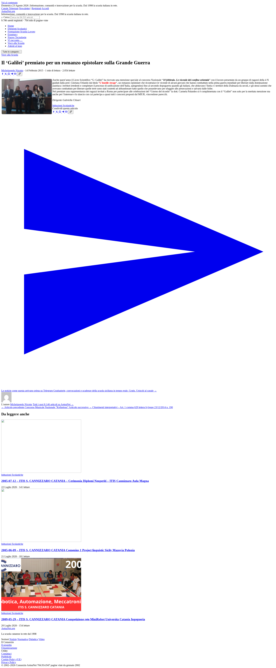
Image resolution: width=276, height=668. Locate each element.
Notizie (13, 639)
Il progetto (6, 645)
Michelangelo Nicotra (12, 70)
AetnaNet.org (8, 11)
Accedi (45, 8)
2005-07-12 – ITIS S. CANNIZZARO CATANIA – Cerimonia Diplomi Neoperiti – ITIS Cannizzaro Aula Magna (75, 481)
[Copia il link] (19, 74)
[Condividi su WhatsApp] (9, 74)
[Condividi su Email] (15, 74)
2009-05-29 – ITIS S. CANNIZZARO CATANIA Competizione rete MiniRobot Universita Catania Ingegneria (73, 619)
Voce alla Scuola (16, 43)
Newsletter (24, 8)
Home (11, 25)
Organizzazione (9, 648)
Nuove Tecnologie (17, 37)
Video (41, 639)
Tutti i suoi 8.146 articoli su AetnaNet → (53, 404)
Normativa (22, 639)
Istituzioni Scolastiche (63, 105)
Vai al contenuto (9, 2)
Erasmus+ (13, 34)
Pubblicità (6, 656)
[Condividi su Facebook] (2, 74)
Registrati (36, 8)
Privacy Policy (8, 662)
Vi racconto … (15, 40)
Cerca (6, 17)
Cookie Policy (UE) (11, 659)
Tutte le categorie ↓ (11, 52)
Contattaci (6, 653)
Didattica (33, 639)
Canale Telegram (9, 8)
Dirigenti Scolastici (17, 28)
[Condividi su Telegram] (12, 74)
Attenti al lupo (15, 46)
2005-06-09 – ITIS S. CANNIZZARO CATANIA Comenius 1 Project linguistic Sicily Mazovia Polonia (68, 550)
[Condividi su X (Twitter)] (6, 74)
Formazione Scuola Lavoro (21, 31)
